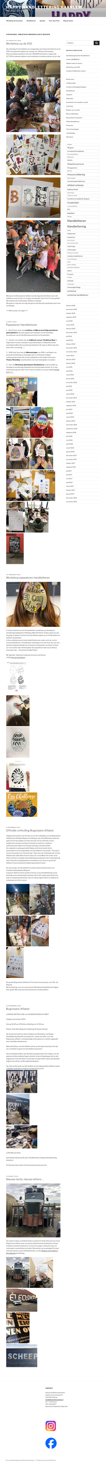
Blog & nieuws (68, 21)
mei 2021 (69, 367)
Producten (69, 125)
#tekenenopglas (71, 178)
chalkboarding (71, 83)
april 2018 (69, 444)
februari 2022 (70, 363)
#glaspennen (70, 157)
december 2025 (71, 309)
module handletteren (75, 256)
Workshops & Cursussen (14, 21)
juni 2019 (69, 409)
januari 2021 (70, 378)
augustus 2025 (71, 317)
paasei (69, 262)
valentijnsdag (70, 133)
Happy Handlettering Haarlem (44, 7)
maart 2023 (70, 355)
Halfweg (69, 216)
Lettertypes (71, 250)
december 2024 (71, 332)
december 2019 (71, 398)
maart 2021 (70, 375)
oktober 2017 (70, 463)
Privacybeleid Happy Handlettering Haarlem (20, 1460)
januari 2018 (70, 452)
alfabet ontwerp (75, 185)
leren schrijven (71, 240)
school (70, 281)
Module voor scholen (73, 110)
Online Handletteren (72, 121)
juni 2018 (69, 436)
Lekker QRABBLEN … (73, 59)
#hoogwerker (72, 168)
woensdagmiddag (73, 287)
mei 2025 (69, 321)
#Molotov (69, 171)
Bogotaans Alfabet (18, 1008)
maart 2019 (70, 417)
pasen (69, 271)
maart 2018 (70, 448)
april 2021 (69, 371)
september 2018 (71, 428)
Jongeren (69, 94)
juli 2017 (69, 471)
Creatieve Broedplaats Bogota (76, 87)
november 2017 (71, 459)
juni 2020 (69, 390)
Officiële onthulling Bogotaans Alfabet (30, 830)
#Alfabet (69, 144)
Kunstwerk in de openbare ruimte (77, 102)
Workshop (69, 137)
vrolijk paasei (70, 284)
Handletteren (31, 21)
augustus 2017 (71, 467)
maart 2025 (70, 325)
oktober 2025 (70, 313)
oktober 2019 (70, 402)
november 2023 (71, 352)
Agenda (42, 21)
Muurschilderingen (72, 114)
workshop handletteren (77, 295)
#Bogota (70, 148)
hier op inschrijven (18, 657)
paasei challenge (71, 264)
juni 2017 (69, 475)
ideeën (69, 230)
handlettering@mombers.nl (54, 1399)
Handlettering (76, 226)
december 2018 (71, 425)
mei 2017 (69, 478)
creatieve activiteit (72, 195)
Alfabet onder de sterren (74, 63)
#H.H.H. (70, 160)
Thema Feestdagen (72, 129)
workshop (71, 291)
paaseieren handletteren (73, 267)
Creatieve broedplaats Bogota (78, 199)
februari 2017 (70, 490)
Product (70, 274)
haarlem (71, 213)
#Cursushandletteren (72, 154)
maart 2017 (70, 486)
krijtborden (69, 98)
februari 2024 (70, 344)
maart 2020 (70, 394)
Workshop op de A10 (19, 43)
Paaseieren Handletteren (21, 324)
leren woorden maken (72, 243)
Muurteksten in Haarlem (74, 118)
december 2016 (71, 498)
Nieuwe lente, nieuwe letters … (25, 1179)
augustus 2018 (71, 432)
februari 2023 (70, 359)
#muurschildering (76, 174)
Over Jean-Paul (54, 21)
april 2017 (69, 482)
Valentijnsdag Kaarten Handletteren (78, 55)
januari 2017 (70, 494)
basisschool (72, 189)
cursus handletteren (72, 206)
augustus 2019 (71, 405)
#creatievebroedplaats (75, 151)
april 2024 (69, 340)
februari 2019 (70, 421)
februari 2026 (70, 305)
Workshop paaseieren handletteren (28, 577)
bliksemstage (70, 193)
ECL (68, 209)
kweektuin (71, 237)
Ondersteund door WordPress (46, 1460)
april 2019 (69, 413)
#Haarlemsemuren (75, 164)
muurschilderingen (72, 259)
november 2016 (71, 501)
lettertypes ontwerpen (72, 253)
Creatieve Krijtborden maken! (76, 71)
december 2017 (71, 455)
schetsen (69, 277)
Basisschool (70, 79)
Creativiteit (73, 202)
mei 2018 (69, 440)
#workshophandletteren (76, 181)
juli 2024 (69, 336)
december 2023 (71, 348)
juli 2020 (69, 386)
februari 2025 (70, 328)
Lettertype (69, 106)
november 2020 (71, 382)
